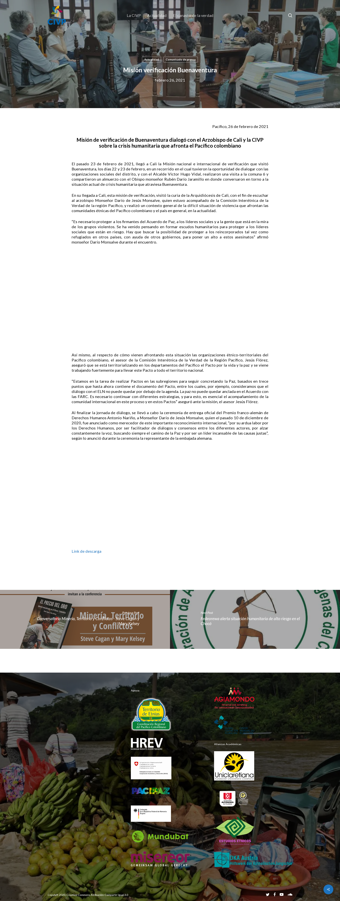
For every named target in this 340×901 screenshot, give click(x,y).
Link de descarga (86, 551)
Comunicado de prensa (181, 59)
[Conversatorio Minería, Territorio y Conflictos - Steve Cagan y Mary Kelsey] (85, 619)
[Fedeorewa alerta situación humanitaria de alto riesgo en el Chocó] (255, 619)
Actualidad (151, 59)
